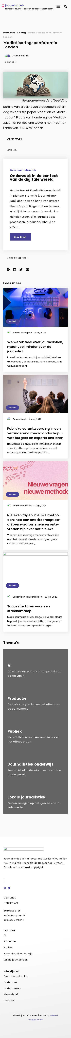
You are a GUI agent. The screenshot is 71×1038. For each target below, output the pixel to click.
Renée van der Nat (23, 505)
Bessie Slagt (20, 419)
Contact (9, 1000)
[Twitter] (9, 888)
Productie (10, 941)
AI (5, 935)
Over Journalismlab (16, 976)
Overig (21, 32)
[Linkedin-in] (5, 888)
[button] (58, 7)
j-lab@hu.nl (11, 902)
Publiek (8, 947)
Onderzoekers (12, 988)
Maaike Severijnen (23, 332)
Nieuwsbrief (11, 994)
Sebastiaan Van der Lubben (28, 596)
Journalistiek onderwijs (18, 953)
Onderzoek (10, 982)
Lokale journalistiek (16, 959)
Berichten (9, 32)
